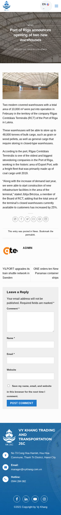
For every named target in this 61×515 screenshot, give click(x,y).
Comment (13, 308)
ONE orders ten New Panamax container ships (46, 273)
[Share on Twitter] (27, 219)
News (30, 25)
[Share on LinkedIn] (46, 219)
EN (44, 4)
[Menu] (56, 6)
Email (11, 354)
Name (11, 338)
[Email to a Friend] (33, 219)
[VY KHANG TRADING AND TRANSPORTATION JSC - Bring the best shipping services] (11, 6)
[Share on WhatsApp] (15, 219)
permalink (30, 234)
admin (43, 49)
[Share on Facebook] (21, 219)
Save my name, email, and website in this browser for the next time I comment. (29, 391)
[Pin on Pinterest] (40, 219)
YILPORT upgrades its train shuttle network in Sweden (16, 273)
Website (11, 369)
